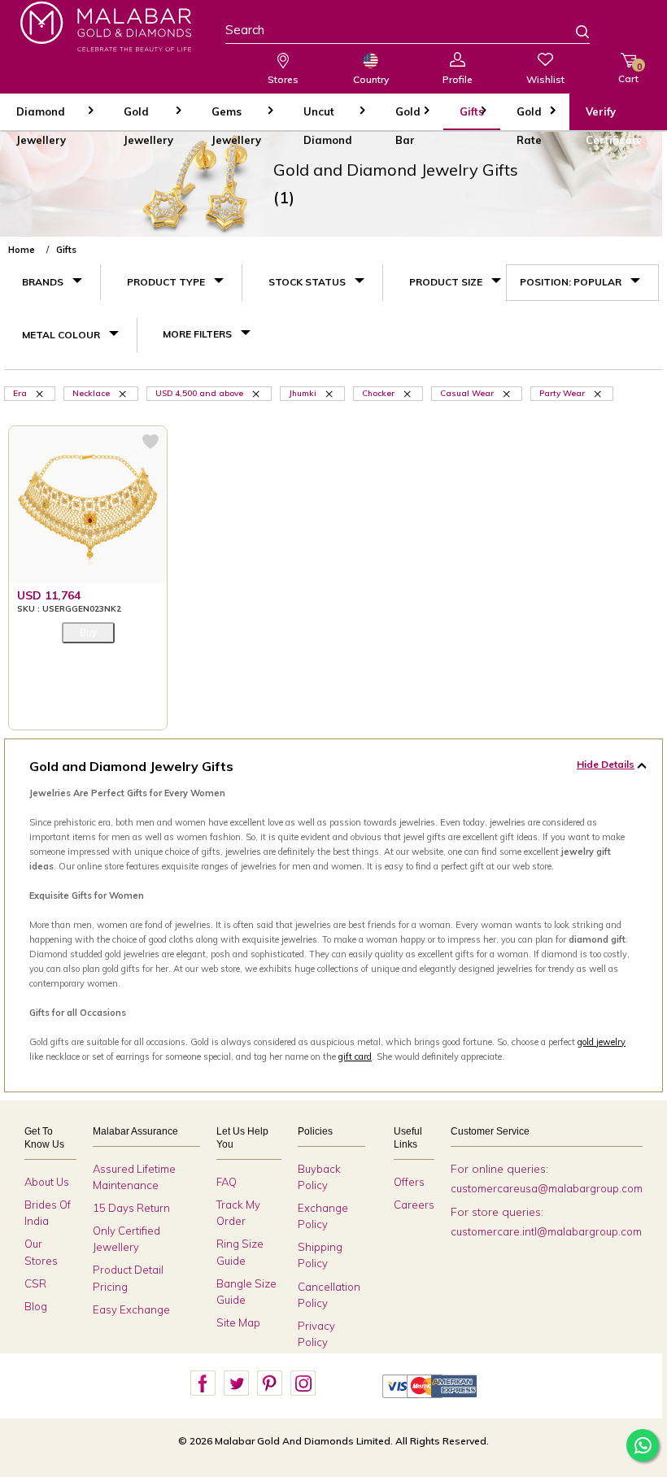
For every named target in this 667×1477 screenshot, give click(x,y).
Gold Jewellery (148, 117)
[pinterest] (269, 1383)
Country (371, 79)
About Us (46, 1181)
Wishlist (545, 79)
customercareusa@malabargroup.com (547, 1188)
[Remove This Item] (40, 393)
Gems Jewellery (236, 117)
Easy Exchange (131, 1309)
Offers (409, 1181)
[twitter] (236, 1383)
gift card (355, 1056)
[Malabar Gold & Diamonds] (105, 26)
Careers (414, 1204)
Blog (35, 1306)
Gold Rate (529, 117)
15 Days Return (131, 1207)
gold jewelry (602, 1042)
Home (21, 249)
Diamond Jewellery (41, 117)
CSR (35, 1283)
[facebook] (202, 1383)
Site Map (238, 1322)
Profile (457, 79)
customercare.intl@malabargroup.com (546, 1231)
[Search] (573, 33)
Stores (283, 79)
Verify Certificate (614, 117)
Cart (628, 73)
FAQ (226, 1181)
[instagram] (302, 1383)
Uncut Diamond (327, 117)
